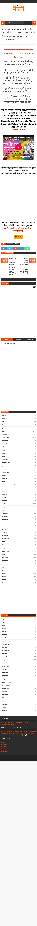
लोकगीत (3, 541)
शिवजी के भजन (5, 557)
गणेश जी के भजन (10, 243)
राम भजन (4, 529)
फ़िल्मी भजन (4, 583)
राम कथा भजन (4, 522)
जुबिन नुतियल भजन (5, 644)
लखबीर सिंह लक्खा (5, 688)
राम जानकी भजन (5, 526)
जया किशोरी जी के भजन (6, 641)
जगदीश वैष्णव (4, 638)
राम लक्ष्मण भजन (5, 535)
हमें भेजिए (18, 237)
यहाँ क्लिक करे (27, 735)
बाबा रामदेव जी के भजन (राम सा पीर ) (9, 485)
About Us (4, 744)
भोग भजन (4, 491)
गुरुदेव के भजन (5, 440)
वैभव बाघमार (4, 701)
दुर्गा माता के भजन (5, 466)
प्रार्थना (3, 481)
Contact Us (4, 747)
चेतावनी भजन (4, 450)
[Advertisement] (19, 16)
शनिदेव (3, 554)
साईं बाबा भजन (4, 567)
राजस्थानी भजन (5, 513)
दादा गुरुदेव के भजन (5, 462)
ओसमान (3, 625)
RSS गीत (4, 415)
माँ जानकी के (4, 500)
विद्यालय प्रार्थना (5, 545)
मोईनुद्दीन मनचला (5, 672)
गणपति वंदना (4, 434)
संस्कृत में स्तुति (5, 560)
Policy (3, 749)
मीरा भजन (4, 510)
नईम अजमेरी (4, 653)
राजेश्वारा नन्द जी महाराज (6, 682)
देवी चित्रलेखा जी (5, 650)
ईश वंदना (3, 425)
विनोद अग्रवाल (5, 698)
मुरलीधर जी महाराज (5, 666)
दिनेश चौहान (4, 647)
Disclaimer (4, 751)
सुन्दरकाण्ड (4, 570)
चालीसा (3, 447)
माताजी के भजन (5, 504)
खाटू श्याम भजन (5, 431)
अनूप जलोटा (4, 619)
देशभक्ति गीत (4, 469)
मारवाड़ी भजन (4, 507)
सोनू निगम (4, 707)
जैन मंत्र (3, 456)
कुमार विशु (4, 628)
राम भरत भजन (4, 532)
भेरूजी (3, 488)
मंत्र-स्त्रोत (4, 494)
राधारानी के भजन (5, 519)
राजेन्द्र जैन (4, 679)
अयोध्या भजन (4, 418)
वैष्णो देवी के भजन (5, 551)
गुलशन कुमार (4, 634)
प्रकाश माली (4, 657)
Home (2, 742)
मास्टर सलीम (4, 663)
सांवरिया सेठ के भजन (6, 564)
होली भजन (4, 579)
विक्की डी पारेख (5, 694)
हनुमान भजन (4, 573)
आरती (3, 421)
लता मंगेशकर (4, 691)
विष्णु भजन (4, 548)
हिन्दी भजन (17, 243)
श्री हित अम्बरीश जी (5, 704)
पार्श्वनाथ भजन (4, 478)
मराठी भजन (4, 497)
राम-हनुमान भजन (5, 538)
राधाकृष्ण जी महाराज (6, 685)
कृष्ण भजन (4, 428)
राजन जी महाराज (5, 675)
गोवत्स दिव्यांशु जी (5, 444)
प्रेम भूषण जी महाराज (6, 660)
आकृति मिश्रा (4, 622)
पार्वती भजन (4, 475)
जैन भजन (4, 453)
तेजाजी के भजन (5, 459)
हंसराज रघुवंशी (4, 710)
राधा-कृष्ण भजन (5, 516)
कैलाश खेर (4, 631)
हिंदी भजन (4, 576)
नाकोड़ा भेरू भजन (5, 472)
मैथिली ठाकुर (4, 669)
